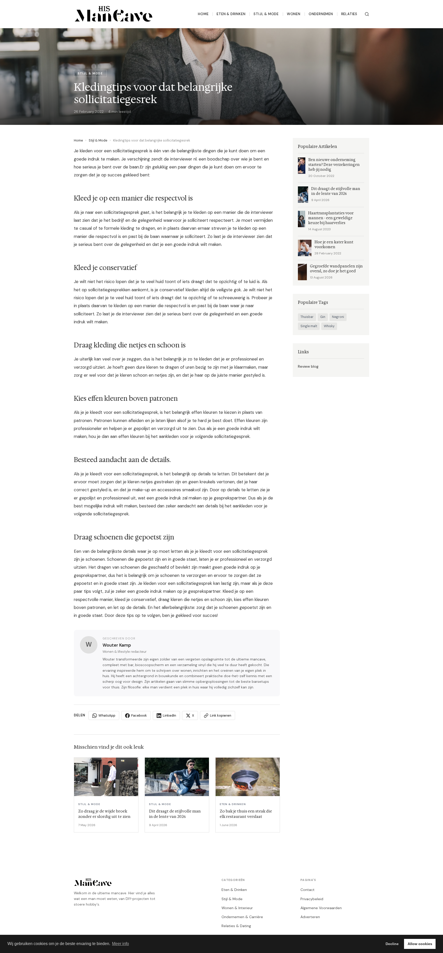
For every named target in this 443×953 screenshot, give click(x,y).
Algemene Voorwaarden (321, 908)
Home (203, 14)
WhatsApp (106, 715)
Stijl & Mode (266, 14)
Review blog (308, 366)
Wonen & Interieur (237, 908)
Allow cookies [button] (420, 944)
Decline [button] (392, 944)
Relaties (349, 14)
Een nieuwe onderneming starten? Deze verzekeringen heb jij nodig (334, 164)
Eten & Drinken (231, 14)
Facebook (139, 715)
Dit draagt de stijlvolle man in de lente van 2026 (335, 191)
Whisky (329, 326)
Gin (322, 317)
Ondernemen (321, 14)
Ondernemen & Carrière (242, 917)
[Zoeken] (367, 14)
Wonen (293, 14)
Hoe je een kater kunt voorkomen (334, 244)
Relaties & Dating (236, 926)
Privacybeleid (311, 899)
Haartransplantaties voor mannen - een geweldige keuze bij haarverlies (331, 218)
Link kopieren (220, 715)
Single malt (308, 326)
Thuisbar (307, 317)
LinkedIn (169, 715)
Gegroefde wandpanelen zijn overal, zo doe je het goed (336, 269)
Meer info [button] (120, 943)
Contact (307, 889)
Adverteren (310, 917)
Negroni (338, 317)
